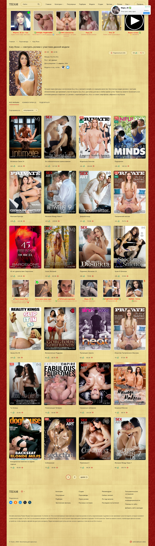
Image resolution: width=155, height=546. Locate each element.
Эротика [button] (109, 4)
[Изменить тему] (23, 491)
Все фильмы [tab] (14, 102)
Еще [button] (127, 4)
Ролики (119, 4)
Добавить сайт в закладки (134, 508)
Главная (48, 4)
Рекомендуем (106, 491)
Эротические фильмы (63, 503)
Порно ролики (83, 499)
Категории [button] (58, 4)
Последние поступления (110, 503)
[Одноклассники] (15, 502)
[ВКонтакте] (10, 502)
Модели (92, 4)
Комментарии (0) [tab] (29, 102)
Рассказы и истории (85, 503)
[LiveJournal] (29, 502)
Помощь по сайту (131, 504)
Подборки (82, 4)
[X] (25, 502)
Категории (59, 491)
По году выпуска (107, 499)
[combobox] (30, 110)
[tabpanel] (77, 293)
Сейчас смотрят (107, 495)
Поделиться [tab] (44, 102)
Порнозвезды (23, 41)
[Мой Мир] (20, 502)
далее (83, 477)
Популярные (71, 4)
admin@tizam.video (139, 542)
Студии (100, 4)
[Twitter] (67, 67)
